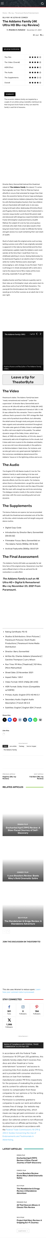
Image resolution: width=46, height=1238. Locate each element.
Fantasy (21, 746)
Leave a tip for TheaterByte (23, 379)
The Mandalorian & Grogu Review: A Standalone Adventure (23, 922)
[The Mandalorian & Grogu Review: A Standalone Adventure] (23, 904)
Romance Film (22, 1202)
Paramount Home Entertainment (27, 13)
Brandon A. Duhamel (17, 30)
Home (5, 13)
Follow (23, 1005)
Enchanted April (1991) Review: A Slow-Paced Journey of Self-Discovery (23, 830)
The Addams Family (10, 750)
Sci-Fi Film (22, 918)
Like (9, 1005)
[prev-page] (4, 931)
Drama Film (23, 824)
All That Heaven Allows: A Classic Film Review (28, 1206)
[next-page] (8, 931)
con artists (13, 746)
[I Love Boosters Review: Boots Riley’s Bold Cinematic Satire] (23, 859)
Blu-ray (11, 13)
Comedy (24, 17)
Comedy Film (22, 872)
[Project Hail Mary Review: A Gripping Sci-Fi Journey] (9, 1220)
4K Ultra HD (15, 17)
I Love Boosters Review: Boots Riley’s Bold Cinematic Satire (23, 876)
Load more (22, 1231)
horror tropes (31, 746)
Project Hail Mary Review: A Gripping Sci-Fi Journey (29, 1221)
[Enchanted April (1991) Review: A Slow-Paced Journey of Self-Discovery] (23, 813)
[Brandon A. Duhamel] (5, 30)
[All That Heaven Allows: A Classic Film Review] (9, 1205)
